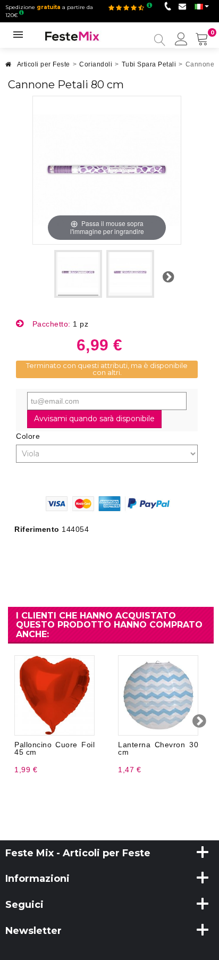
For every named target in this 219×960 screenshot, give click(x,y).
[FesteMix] (72, 35)
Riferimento (37, 529)
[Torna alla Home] (8, 67)
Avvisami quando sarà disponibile (94, 418)
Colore (29, 436)
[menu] (181, 39)
